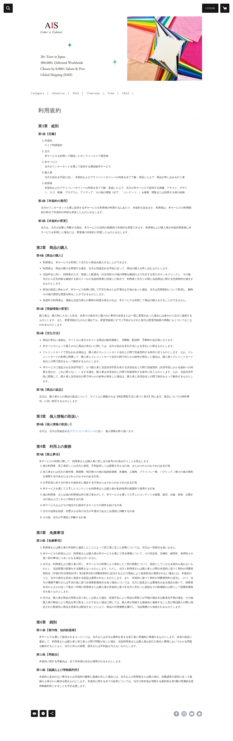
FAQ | (78, 93)
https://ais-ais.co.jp (199, 714)
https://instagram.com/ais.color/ (184, 714)
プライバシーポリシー (82, 431)
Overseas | (95, 93)
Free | (113, 93)
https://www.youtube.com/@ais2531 (191, 714)
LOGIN (210, 8)
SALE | (128, 93)
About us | (60, 93)
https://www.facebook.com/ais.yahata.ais (176, 714)
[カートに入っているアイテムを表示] (224, 8)
